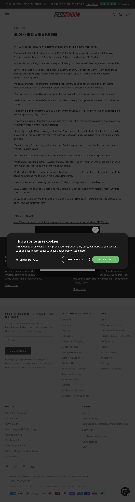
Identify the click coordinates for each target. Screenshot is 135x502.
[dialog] (67, 251)
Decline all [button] (75, 259)
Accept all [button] (105, 259)
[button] (27, 259)
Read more (79, 250)
